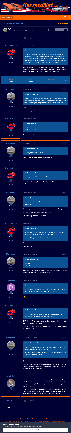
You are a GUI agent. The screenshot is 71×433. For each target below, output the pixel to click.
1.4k (11, 297)
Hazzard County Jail (26, 31)
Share (51, 30)
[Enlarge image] (51, 157)
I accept (36, 429)
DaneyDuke (10, 280)
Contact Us (41, 419)
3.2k (11, 62)
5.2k (11, 393)
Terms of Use (27, 426)
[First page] (3, 38)
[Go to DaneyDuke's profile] (11, 287)
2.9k (11, 106)
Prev (7, 38)
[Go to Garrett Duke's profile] (11, 383)
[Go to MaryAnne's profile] (5, 30)
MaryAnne (13, 29)
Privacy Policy (31, 419)
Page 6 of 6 (32, 38)
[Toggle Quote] (25, 50)
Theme (22, 419)
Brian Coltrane (11, 45)
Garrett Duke (10, 376)
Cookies (48, 419)
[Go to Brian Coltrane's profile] (11, 52)
